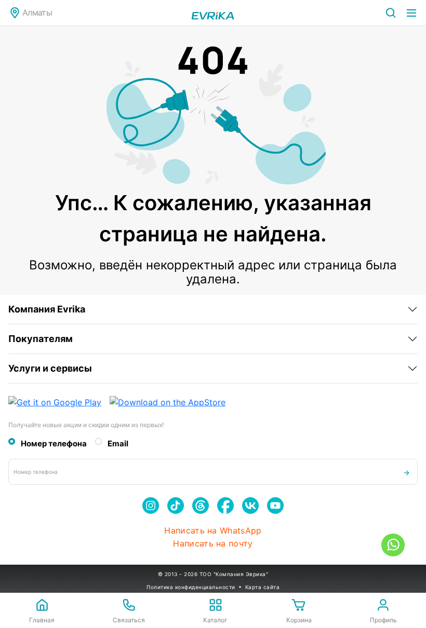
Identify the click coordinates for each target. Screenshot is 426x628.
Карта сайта (262, 587)
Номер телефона (54, 444)
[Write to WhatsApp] (393, 545)
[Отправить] (407, 472)
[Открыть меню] (411, 13)
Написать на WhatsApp (212, 530)
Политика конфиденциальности (191, 587)
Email (118, 444)
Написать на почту (212, 543)
